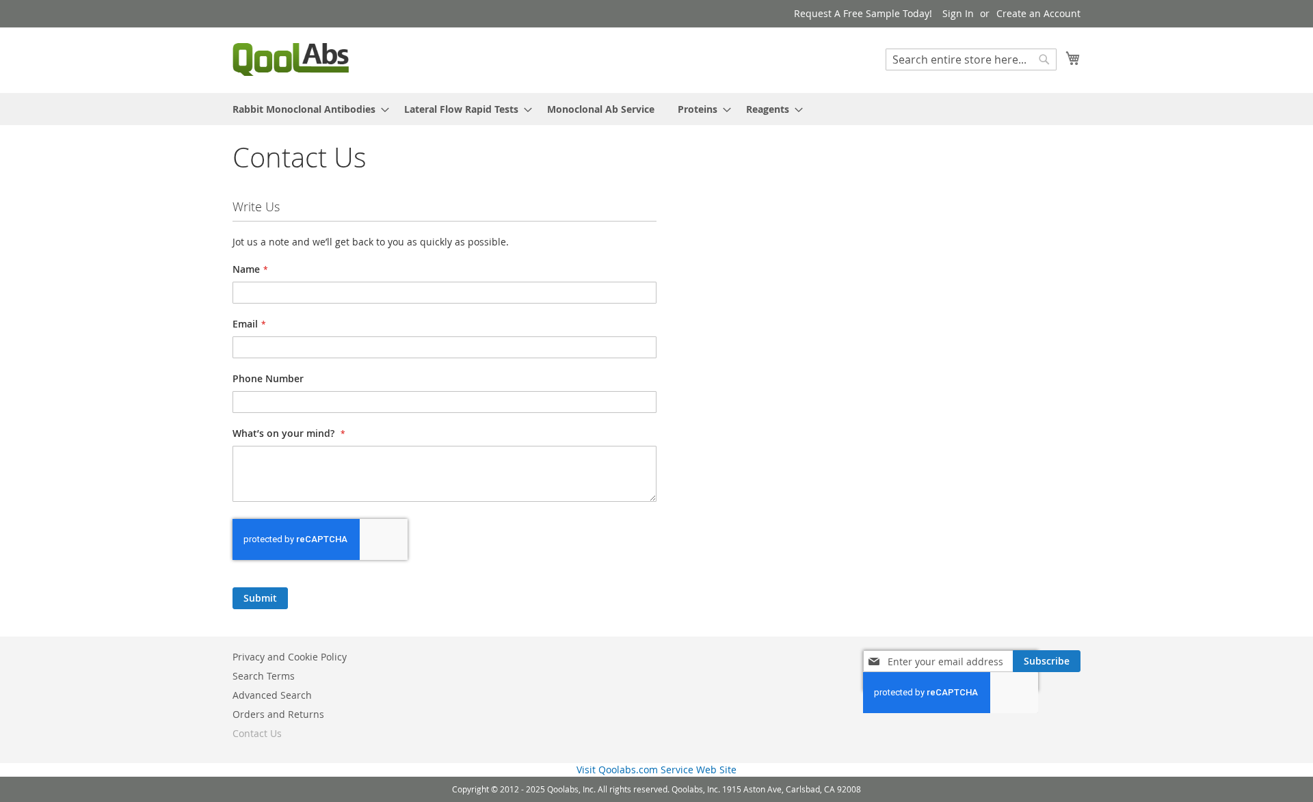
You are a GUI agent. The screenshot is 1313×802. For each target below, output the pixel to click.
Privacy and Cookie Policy (290, 656)
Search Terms (264, 675)
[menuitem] (306, 109)
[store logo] (291, 59)
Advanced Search (272, 695)
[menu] (656, 109)
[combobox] (971, 59)
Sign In (958, 13)
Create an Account (1038, 13)
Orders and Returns (278, 714)
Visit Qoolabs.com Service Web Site (656, 769)
